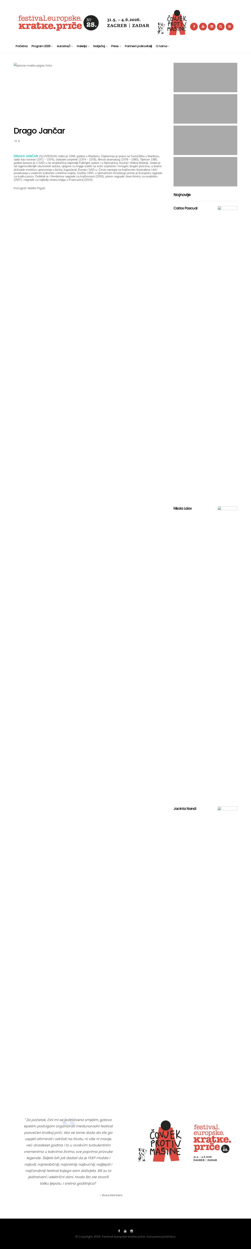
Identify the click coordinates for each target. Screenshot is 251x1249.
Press (115, 46)
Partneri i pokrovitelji (138, 46)
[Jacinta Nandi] (227, 954)
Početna (22, 46)
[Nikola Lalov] (227, 653)
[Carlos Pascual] (227, 353)
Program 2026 (41, 46)
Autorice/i (63, 46)
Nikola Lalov (183, 508)
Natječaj (99, 46)
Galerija (82, 46)
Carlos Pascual (185, 208)
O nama (161, 46)
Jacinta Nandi (185, 808)
